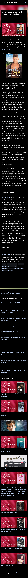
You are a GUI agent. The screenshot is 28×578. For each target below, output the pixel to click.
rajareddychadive (17, 575)
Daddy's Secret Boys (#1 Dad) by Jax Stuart (11, 548)
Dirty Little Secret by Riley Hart (8, 326)
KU (8, 266)
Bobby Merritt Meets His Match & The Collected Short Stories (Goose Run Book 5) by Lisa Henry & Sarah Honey (13, 370)
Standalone (10, 270)
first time (20, 264)
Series (3, 270)
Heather (4, 266)
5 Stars (4, 264)
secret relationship (19, 268)
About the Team (5, 292)
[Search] (26, 2)
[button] (3, 19)
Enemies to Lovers (12, 264)
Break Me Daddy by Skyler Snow (9, 512)
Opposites (13, 266)
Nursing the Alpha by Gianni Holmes (9, 331)
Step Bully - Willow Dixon (7, 565)
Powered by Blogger (14, 572)
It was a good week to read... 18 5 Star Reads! (12, 468)
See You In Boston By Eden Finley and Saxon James (13, 432)
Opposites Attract (7, 268)
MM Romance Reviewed (10, 2)
